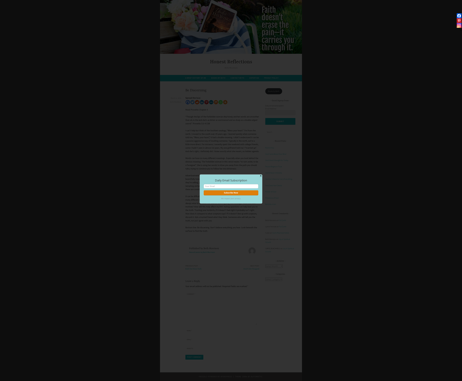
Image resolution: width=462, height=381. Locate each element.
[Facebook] (459, 15)
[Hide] (461, 30)
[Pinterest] (459, 20)
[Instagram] (459, 25)
